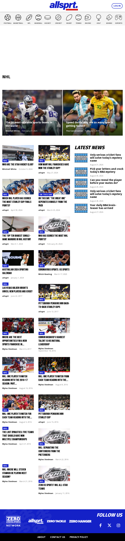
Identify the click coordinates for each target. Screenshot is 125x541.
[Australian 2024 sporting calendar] (18, 258)
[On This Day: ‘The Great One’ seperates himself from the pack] (54, 186)
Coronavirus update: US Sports (53, 269)
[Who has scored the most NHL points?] (54, 224)
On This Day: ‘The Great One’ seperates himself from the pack (52, 202)
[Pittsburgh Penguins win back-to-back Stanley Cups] (54, 292)
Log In (117, 5)
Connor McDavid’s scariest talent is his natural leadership (51, 341)
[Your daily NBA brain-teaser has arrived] (81, 208)
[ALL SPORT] (63, 5)
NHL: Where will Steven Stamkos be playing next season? (14, 473)
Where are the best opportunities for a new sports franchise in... (14, 341)
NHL (5, 161)
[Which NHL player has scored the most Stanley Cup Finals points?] (18, 186)
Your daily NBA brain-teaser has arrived (103, 207)
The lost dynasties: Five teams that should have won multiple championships (18, 436)
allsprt (41, 172)
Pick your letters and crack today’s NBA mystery (106, 170)
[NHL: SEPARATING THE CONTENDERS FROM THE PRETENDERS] (54, 436)
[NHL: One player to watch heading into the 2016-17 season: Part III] (18, 365)
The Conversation (74, 131)
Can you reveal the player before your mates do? (106, 181)
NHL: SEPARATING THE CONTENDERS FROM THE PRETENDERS (49, 451)
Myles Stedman (9, 349)
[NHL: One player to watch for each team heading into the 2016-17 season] (18, 402)
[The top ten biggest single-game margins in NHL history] (18, 224)
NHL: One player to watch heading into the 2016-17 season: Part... (15, 380)
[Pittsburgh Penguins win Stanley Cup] (54, 402)
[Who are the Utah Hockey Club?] (18, 153)
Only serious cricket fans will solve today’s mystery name (106, 157)
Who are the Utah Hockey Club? (17, 164)
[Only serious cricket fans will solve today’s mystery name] (81, 157)
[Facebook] (100, 525)
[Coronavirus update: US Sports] (54, 258)
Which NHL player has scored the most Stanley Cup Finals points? (16, 202)
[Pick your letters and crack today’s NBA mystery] (81, 171)
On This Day (46, 195)
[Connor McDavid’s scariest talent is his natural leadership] (54, 325)
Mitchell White (13, 131)
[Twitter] (109, 525)
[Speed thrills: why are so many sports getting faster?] (93, 116)
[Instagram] (118, 525)
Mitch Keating (45, 274)
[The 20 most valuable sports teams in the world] (32, 116)
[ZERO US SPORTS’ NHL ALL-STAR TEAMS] (54, 473)
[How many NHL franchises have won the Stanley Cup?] (54, 153)
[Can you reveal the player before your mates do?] (81, 183)
